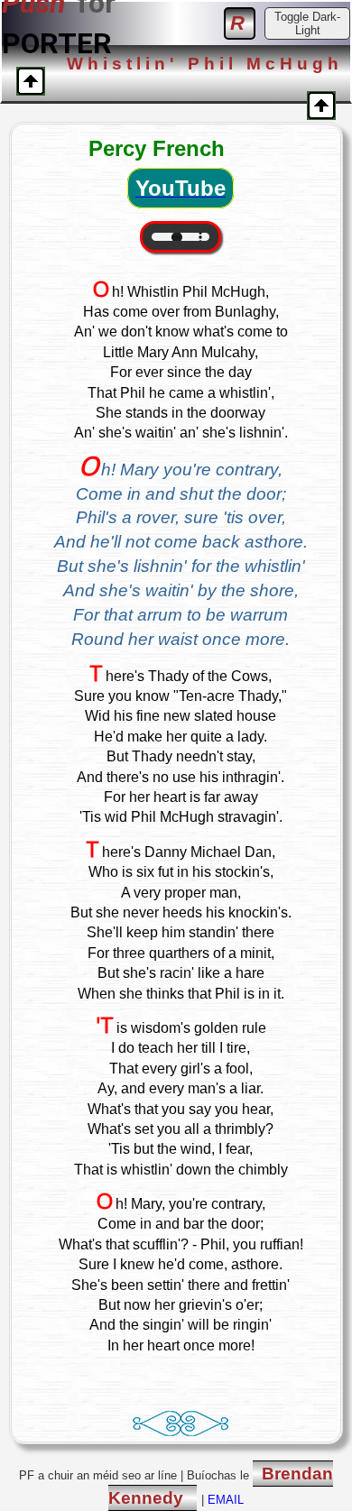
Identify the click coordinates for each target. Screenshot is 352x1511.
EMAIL (226, 1499)
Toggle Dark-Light (307, 23)
